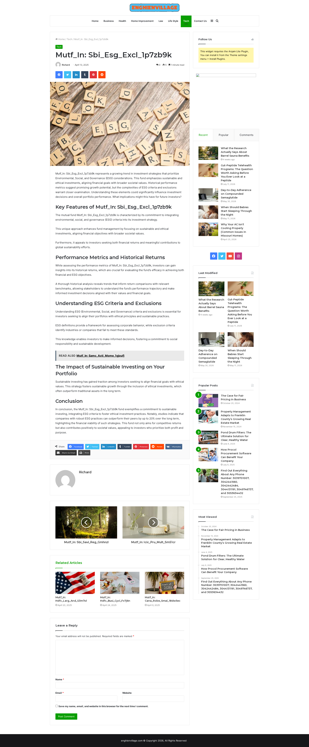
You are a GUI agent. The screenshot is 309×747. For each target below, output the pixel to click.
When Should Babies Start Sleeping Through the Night (236, 211)
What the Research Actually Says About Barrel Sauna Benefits (235, 152)
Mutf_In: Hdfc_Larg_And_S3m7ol (71, 599)
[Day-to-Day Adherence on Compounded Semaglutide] (208, 195)
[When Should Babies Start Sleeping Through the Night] (208, 212)
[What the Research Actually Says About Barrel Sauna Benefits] (208, 153)
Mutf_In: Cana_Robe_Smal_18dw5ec (162, 599)
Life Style (173, 20)
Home (95, 20)
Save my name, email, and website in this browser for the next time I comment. (103, 706)
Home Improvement (142, 20)
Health (122, 20)
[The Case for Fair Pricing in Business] (208, 400)
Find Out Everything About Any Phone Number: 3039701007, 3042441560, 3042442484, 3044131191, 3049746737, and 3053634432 (237, 482)
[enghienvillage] (155, 8)
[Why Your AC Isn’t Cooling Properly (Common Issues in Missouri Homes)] (208, 229)
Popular (224, 135)
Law (161, 20)
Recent (203, 135)
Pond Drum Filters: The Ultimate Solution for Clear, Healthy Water (236, 436)
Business (109, 20)
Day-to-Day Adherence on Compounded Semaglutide (236, 193)
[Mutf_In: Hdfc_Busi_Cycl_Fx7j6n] (119, 583)
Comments (246, 135)
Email (59, 692)
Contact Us (200, 20)
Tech (186, 20)
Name (59, 679)
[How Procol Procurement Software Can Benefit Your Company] (208, 454)
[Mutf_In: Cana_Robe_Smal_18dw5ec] (164, 583)
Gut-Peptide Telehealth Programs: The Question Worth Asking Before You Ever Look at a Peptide (237, 173)
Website (127, 692)
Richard (66, 64)
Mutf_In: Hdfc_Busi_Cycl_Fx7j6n (115, 599)
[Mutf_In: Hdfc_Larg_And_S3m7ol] (75, 583)
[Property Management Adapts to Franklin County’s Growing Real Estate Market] (208, 416)
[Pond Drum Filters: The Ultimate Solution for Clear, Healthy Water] (208, 437)
